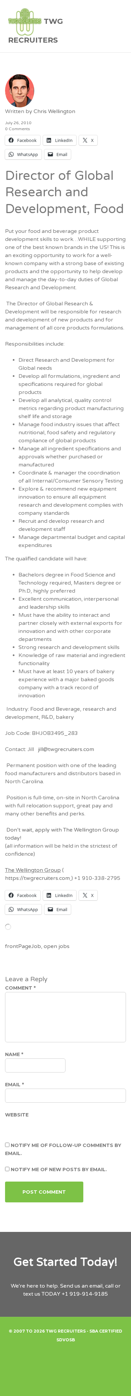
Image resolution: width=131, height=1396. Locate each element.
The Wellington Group (33, 870)
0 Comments (17, 129)
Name (14, 1054)
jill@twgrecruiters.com (66, 749)
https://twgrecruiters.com (37, 878)
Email (14, 1085)
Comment (20, 988)
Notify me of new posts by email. (59, 1169)
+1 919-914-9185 (85, 1294)
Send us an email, (82, 1286)
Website (17, 1115)
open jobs (57, 946)
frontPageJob (23, 946)
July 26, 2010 (18, 122)
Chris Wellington (54, 111)
